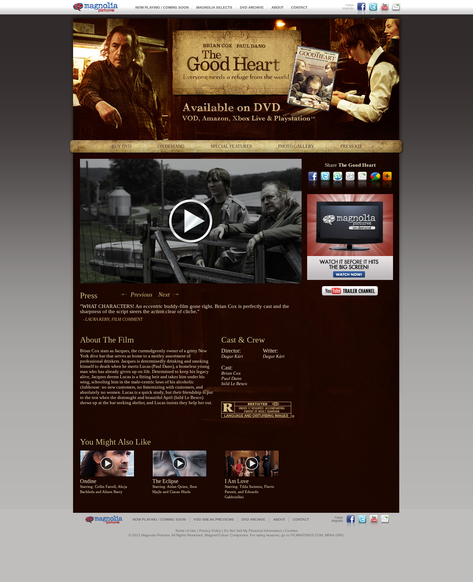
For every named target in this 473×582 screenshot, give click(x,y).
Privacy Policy (210, 531)
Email (396, 6)
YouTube (384, 6)
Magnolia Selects (214, 7)
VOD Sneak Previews (214, 519)
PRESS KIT (351, 146)
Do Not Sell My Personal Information (253, 531)
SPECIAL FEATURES (231, 146)
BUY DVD (121, 146)
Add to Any (387, 176)
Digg (350, 176)
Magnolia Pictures (95, 7)
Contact (299, 7)
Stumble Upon (337, 176)
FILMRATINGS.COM (307, 535)
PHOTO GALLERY (296, 146)
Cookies (291, 531)
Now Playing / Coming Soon (162, 7)
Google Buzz (376, 176)
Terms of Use (185, 531)
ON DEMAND (171, 146)
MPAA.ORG (334, 535)
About (277, 7)
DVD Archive (252, 7)
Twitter (373, 6)
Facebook (361, 6)
